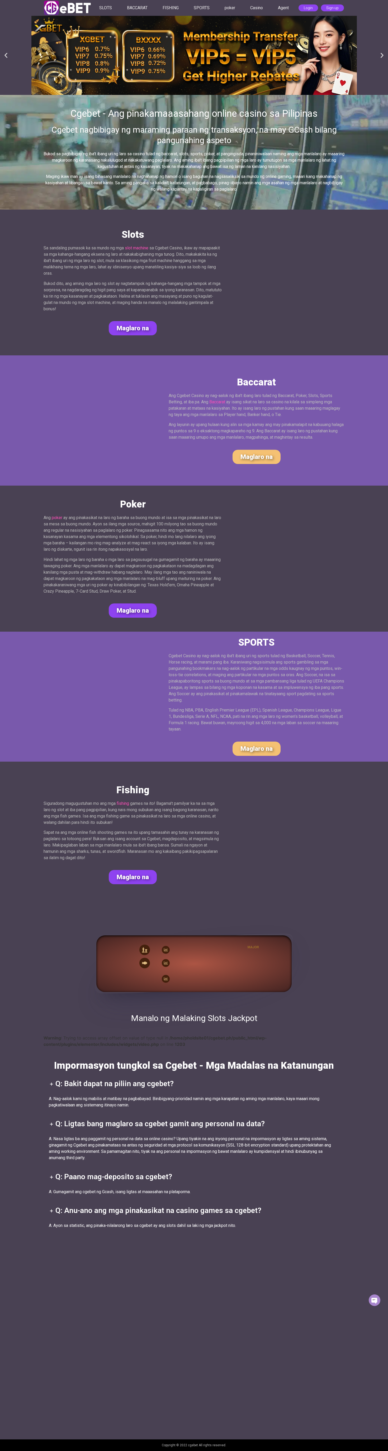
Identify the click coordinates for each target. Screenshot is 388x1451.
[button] (6, 55)
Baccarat (217, 401)
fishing (123, 803)
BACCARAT (137, 7)
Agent (283, 7)
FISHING (171, 7)
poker (230, 7)
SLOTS (105, 7)
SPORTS (202, 7)
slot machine (136, 247)
